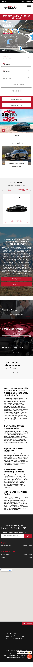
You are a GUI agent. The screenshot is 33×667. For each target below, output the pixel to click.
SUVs (6, 502)
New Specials (16, 279)
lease (14, 499)
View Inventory (16, 221)
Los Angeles (13, 403)
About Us (16, 373)
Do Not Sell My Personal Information (16, 655)
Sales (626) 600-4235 (15, 636)
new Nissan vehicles (19, 408)
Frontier (20, 417)
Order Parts (16, 284)
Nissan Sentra (21, 414)
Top (25, 623)
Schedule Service (16, 315)
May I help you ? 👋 (23, 652)
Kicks (6, 417)
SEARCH (16, 91)
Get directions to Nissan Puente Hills (13, 532)
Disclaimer (17, 135)
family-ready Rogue (10, 415)
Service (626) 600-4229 (16, 638)
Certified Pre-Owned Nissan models (16, 409)
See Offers (16, 167)
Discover (16, 352)
